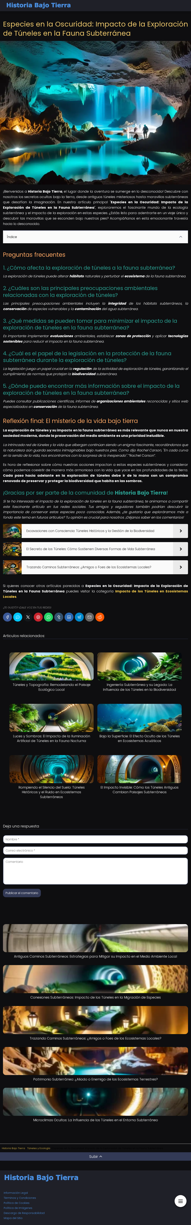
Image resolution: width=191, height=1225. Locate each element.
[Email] (89, 617)
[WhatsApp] (48, 617)
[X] (28, 617)
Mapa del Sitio (13, 1218)
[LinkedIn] (69, 617)
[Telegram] (79, 617)
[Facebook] (7, 617)
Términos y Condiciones (20, 1198)
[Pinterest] (38, 617)
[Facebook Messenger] (17, 617)
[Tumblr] (58, 617)
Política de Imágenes (18, 1208)
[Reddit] (99, 617)
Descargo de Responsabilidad (24, 1213)
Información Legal (16, 1193)
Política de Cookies (16, 1203)
